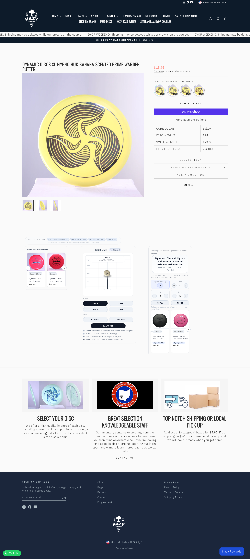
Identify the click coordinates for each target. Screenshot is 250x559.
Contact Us (125, 458)
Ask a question (191, 174)
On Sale (166, 16)
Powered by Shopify (125, 548)
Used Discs (106, 21)
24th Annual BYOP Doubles (155, 21)
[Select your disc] (55, 395)
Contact (101, 497)
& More (111, 16)
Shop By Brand (87, 21)
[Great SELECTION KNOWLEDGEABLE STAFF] (125, 395)
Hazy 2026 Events (126, 21)
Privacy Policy (172, 482)
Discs (55, 16)
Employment (104, 502)
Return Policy (172, 487)
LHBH (121, 303)
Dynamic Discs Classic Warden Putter (55, 280)
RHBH (95, 303)
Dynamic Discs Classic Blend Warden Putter (35, 280)
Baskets (82, 16)
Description (191, 159)
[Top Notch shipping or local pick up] (194, 395)
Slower (95, 320)
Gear (68, 16)
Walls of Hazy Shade (186, 16)
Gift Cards (151, 16)
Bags (100, 487)
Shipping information (191, 167)
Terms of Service (173, 492)
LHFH (121, 309)
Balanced (108, 326)
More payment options (191, 120)
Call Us (13, 553)
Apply (160, 303)
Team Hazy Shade (131, 16)
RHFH (95, 309)
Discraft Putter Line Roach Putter (180, 337)
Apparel (96, 16)
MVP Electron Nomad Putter (158, 337)
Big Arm (121, 320)
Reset (180, 303)
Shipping (159, 71)
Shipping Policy (173, 497)
